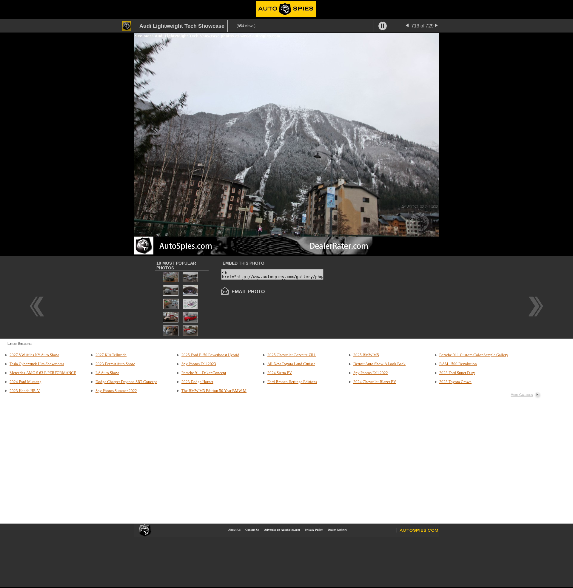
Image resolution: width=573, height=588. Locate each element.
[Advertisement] (373, 296)
